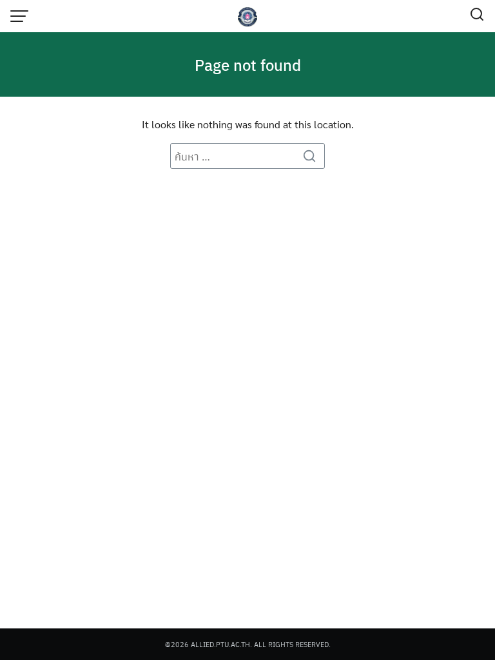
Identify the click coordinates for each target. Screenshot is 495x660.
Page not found (248, 64)
